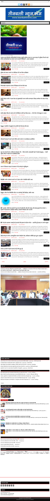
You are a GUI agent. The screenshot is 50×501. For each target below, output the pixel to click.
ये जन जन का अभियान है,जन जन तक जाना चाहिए (8, 442)
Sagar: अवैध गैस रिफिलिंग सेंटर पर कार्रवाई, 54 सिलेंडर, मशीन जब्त (17, 192)
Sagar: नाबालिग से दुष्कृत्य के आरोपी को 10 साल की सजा (15, 126)
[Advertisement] (8, 309)
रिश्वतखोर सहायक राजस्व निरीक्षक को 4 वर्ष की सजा (14, 85)
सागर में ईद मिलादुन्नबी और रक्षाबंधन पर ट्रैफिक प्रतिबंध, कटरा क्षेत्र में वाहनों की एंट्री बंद (19, 409)
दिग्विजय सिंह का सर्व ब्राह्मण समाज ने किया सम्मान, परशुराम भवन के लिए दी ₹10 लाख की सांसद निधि (21, 402)
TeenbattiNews (31, 499)
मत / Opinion (23, 453)
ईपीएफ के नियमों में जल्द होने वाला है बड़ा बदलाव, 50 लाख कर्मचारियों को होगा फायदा (13, 374)
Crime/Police (10, 452)
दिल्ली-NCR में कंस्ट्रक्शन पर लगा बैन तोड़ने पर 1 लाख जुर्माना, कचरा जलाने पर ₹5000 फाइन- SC (15, 379)
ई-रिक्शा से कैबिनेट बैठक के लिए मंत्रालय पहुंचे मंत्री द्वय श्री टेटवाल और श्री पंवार (13, 366)
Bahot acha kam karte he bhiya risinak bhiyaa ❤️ (10, 439)
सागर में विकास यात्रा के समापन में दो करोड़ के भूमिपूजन (14, 166)
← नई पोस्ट (3, 261)
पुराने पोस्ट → (47, 261)
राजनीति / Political (39, 453)
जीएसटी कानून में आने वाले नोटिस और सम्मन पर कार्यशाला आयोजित (18, 139)
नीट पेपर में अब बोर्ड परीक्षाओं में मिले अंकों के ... (7, 444)
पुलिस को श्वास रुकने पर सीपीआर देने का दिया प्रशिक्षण (14, 72)
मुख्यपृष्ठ (25, 261)
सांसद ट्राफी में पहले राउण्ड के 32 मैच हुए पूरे (12, 248)
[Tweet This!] (16, 68)
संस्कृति (44, 453)
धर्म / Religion (7, 453)
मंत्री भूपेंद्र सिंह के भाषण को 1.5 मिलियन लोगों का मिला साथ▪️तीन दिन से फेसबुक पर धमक (23, 113)
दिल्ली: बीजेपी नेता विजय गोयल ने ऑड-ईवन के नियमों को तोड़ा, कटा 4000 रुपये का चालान (14, 372)
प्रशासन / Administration (15, 453)
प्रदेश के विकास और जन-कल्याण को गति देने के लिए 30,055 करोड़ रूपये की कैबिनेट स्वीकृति (14, 360)
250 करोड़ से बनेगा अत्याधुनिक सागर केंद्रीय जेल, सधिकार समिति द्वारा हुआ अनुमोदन (22, 235)
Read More (46, 68)
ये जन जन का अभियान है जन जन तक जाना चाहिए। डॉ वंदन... (10, 440)
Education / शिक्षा (22, 452)
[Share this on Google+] (17, 68)
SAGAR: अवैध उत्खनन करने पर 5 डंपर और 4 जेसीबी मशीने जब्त (17, 179)
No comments (22, 74)
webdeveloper (20, 499)
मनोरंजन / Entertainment (31, 453)
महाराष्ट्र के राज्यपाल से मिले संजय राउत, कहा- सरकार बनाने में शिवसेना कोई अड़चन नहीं (14, 377)
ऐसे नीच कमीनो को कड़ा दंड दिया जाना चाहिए (7, 446)
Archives (11, 400)
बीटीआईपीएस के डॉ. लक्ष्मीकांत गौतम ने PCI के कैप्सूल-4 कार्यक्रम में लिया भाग (17, 423)
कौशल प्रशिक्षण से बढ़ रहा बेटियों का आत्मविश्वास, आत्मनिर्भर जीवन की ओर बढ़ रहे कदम (13, 364)
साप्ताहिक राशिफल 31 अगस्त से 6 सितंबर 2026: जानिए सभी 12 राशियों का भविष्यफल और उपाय (20, 429)
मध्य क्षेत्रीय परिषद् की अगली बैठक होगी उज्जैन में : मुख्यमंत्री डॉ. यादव (11, 362)
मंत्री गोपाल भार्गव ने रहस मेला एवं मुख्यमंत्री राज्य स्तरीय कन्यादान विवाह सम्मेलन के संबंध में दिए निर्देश (24, 99)
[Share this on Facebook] (14, 68)
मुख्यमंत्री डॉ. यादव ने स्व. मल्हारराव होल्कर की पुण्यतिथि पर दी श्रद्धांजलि (11, 368)
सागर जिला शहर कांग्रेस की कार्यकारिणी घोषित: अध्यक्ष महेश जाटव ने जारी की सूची (18, 416)
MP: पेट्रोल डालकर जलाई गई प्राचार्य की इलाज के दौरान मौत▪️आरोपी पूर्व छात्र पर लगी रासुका (24, 222)
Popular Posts (4, 400)
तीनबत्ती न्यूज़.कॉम (28, 497)
